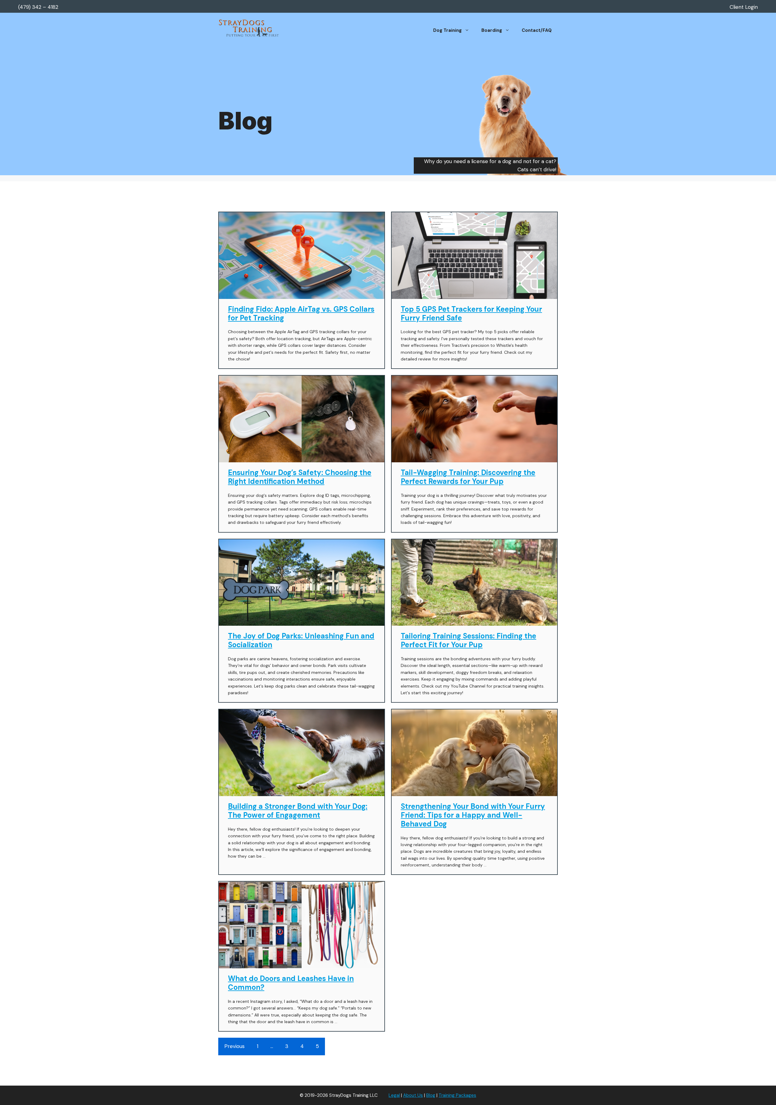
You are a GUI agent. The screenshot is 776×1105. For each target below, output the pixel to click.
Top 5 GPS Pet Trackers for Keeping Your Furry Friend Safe (471, 313)
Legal (394, 1095)
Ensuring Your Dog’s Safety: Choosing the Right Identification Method (299, 477)
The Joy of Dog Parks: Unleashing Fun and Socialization (301, 640)
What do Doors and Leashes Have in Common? (291, 983)
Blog (430, 1095)
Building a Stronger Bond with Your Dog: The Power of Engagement (297, 811)
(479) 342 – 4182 (38, 7)
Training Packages (457, 1095)
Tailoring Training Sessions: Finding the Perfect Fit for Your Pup (468, 640)
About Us (413, 1095)
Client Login (744, 7)
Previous (234, 1046)
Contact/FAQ (537, 30)
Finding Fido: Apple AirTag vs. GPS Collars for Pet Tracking (301, 313)
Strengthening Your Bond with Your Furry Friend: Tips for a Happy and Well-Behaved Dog (473, 815)
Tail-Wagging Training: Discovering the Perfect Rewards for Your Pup (468, 477)
